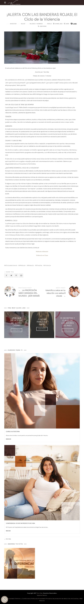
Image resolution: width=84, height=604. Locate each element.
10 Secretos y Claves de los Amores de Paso (67, 322)
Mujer (23, 23)
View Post (16, 330)
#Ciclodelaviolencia (11, 265)
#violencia (47, 265)
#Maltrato (22, 265)
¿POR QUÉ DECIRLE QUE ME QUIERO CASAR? (16, 322)
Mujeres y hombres (36, 23)
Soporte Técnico (42, 595)
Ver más (8, 539)
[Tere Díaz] (14, 3)
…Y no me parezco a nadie (42, 321)
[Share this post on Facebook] (6, 275)
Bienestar (13, 23)
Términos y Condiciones (22, 598)
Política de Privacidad (38, 598)
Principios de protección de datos (56, 598)
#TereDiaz (39, 265)
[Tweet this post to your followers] (11, 275)
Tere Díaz (39, 593)
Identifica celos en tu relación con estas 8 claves (61, 292)
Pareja (49, 23)
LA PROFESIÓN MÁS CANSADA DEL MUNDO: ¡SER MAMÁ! (23, 292)
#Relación (31, 265)
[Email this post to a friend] (21, 275)
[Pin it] (16, 275)
